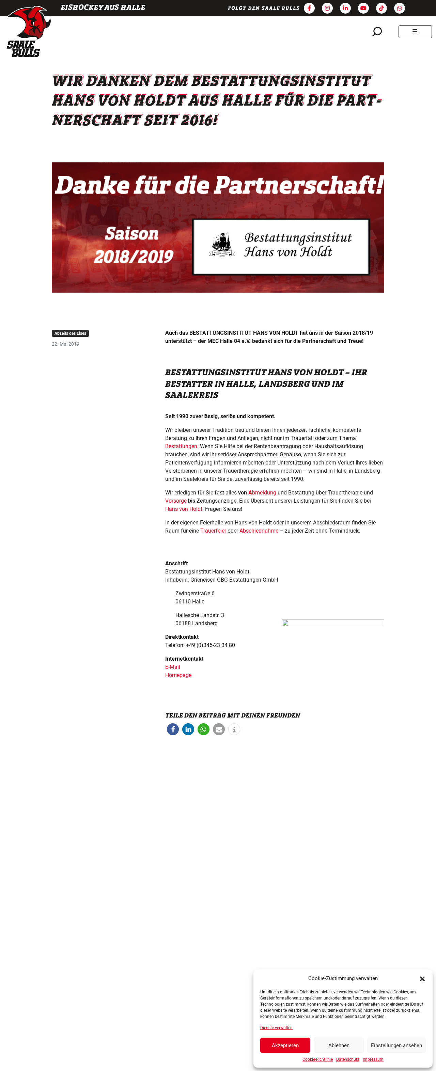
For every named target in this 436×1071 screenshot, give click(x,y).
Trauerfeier (213, 530)
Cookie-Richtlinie (317, 1059)
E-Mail (172, 667)
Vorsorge (176, 501)
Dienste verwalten (276, 1027)
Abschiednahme (258, 530)
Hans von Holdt (183, 509)
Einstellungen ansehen (396, 1045)
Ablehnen (338, 1045)
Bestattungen (181, 446)
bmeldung (262, 492)
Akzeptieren (285, 1045)
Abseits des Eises (70, 333)
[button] (422, 978)
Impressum (373, 1059)
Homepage (178, 675)
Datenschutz (347, 1059)
